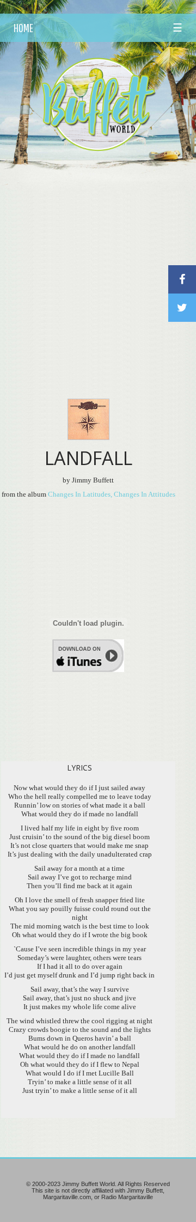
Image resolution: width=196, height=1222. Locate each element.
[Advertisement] (98, 261)
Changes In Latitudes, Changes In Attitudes (111, 494)
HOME (23, 27)
